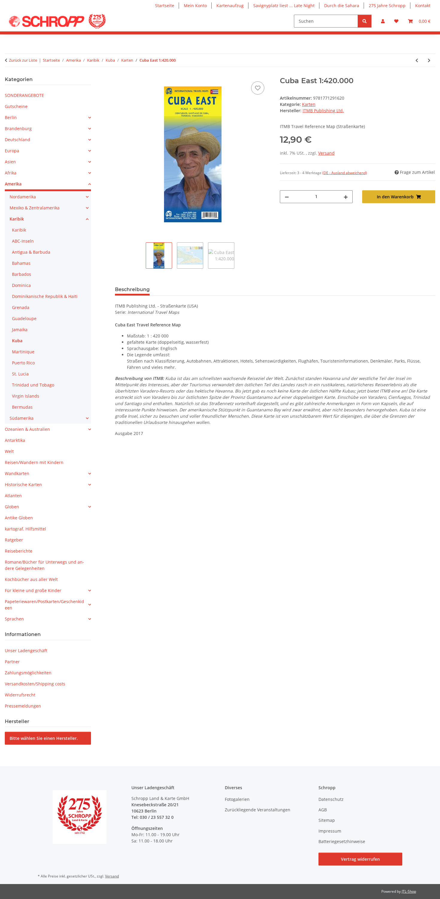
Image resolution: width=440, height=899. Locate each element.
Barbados (21, 274)
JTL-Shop (409, 891)
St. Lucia (20, 374)
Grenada (20, 307)
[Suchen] (364, 21)
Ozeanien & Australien (27, 429)
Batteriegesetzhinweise (341, 841)
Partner (12, 661)
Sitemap (326, 820)
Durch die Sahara (341, 5)
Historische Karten (23, 484)
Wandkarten (17, 473)
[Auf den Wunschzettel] (257, 88)
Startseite (164, 5)
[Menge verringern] (286, 197)
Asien (10, 162)
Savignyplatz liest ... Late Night (284, 5)
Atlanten (13, 495)
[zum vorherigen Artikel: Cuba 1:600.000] (417, 60)
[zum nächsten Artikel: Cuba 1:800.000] (429, 60)
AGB (322, 810)
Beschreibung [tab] (132, 289)
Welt (9, 451)
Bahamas (21, 263)
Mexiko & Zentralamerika (35, 208)
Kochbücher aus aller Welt (31, 579)
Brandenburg (18, 128)
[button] (382, 21)
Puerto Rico (23, 363)
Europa (12, 150)
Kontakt (422, 5)
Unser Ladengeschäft (26, 650)
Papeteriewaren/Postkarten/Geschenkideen (44, 605)
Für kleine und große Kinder (33, 590)
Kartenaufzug (230, 5)
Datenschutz (331, 799)
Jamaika (20, 329)
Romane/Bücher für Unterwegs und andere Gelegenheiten (44, 565)
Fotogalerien (237, 799)
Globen (12, 506)
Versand (326, 153)
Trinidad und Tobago (33, 385)
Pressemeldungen (23, 706)
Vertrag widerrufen (360, 859)
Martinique (23, 352)
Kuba (17, 340)
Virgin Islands (25, 396)
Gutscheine (16, 106)
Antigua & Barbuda (31, 252)
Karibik (17, 219)
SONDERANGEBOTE (24, 95)
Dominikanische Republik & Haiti (45, 296)
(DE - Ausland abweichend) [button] (344, 172)
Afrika (10, 173)
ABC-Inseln (23, 241)
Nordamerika (23, 197)
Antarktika (15, 440)
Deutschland (17, 139)
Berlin (11, 117)
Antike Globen (19, 518)
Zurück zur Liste (23, 60)
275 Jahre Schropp (387, 5)
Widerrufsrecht (20, 695)
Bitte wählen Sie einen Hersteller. (44, 738)
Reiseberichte (18, 551)
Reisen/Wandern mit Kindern (34, 462)
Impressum (329, 831)
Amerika (13, 184)
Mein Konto (195, 5)
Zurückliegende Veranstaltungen (257, 810)
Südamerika (22, 418)
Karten (308, 104)
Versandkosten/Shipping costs (35, 684)
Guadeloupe (24, 318)
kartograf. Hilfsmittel (25, 529)
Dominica (21, 285)
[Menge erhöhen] (345, 197)
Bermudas (22, 407)
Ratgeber (14, 540)
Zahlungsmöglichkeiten (28, 673)
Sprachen (14, 619)
